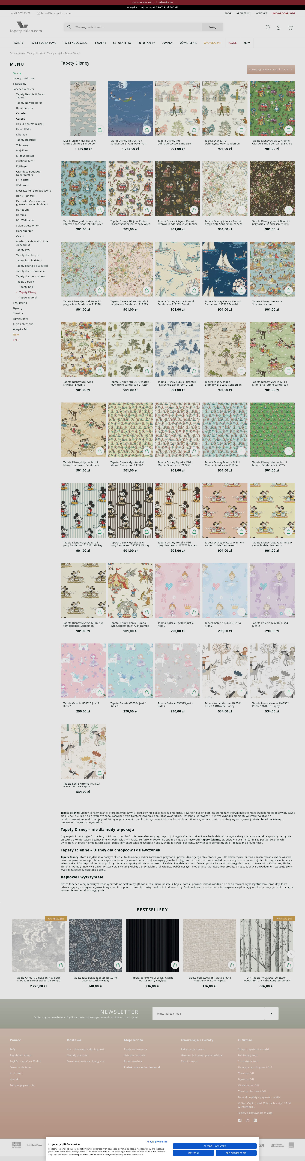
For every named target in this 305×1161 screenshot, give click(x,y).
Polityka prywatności (157, 1141)
